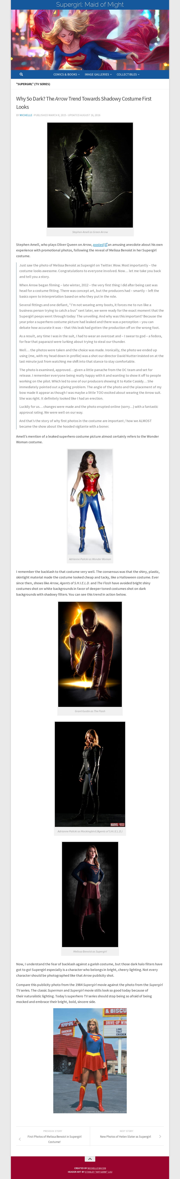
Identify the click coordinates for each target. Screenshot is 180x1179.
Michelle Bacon (97, 1168)
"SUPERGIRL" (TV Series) (33, 84)
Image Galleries (97, 74)
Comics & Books (65, 74)
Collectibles (127, 74)
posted (98, 244)
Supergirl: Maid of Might (90, 4)
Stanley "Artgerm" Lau (98, 1171)
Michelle (26, 115)
